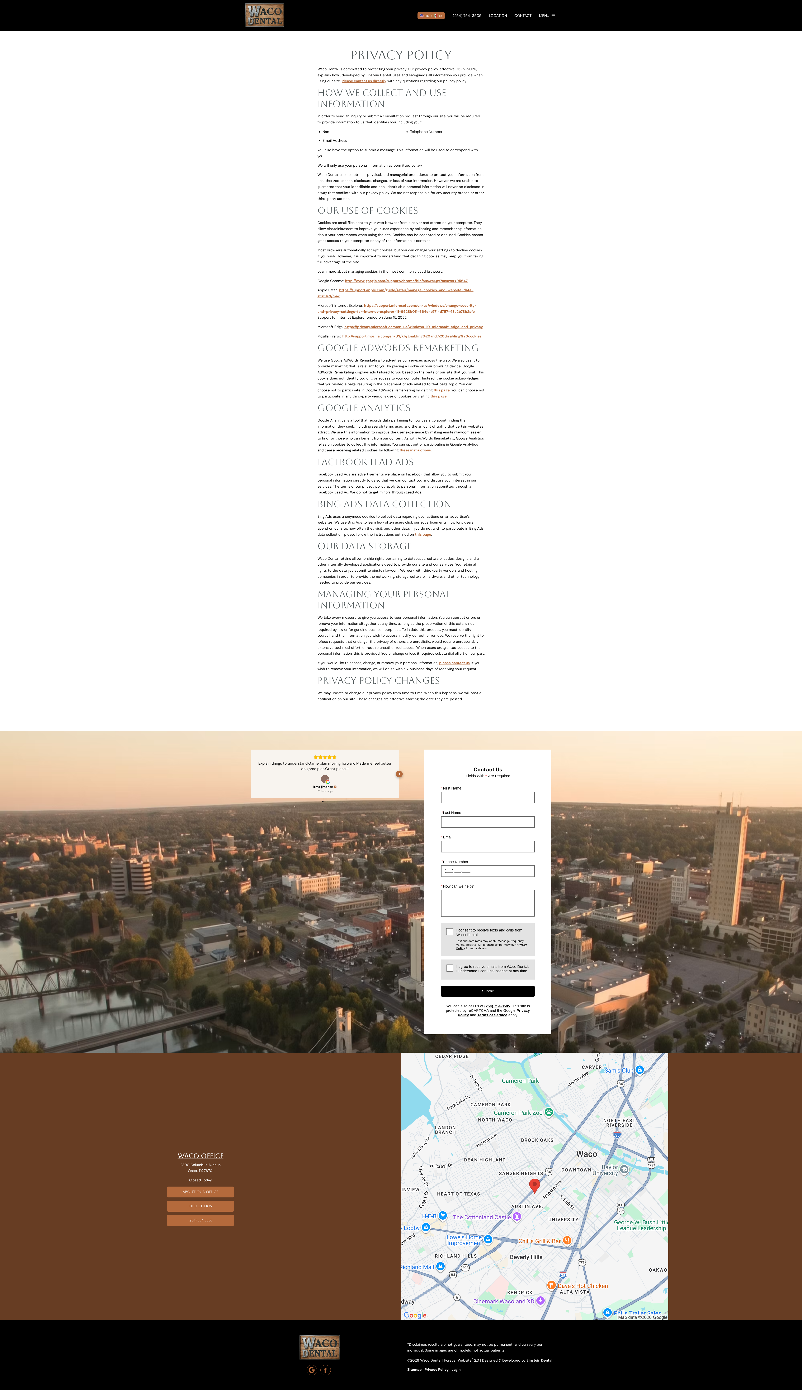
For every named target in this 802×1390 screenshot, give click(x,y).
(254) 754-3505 (497, 1006)
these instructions (415, 450)
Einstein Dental (539, 1360)
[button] (424, 16)
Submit (488, 991)
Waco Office (200, 1156)
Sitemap (414, 1369)
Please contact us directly (364, 81)
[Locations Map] (534, 1186)
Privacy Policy (437, 1369)
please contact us (454, 663)
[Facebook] (325, 1370)
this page (442, 390)
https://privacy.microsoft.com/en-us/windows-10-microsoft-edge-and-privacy (413, 327)
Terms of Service (492, 1015)
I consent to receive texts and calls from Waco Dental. (491, 939)
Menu (544, 15)
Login (456, 1369)
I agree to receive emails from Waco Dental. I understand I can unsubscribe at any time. (492, 969)
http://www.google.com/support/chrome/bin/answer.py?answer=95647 (406, 281)
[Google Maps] (312, 1370)
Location (498, 15)
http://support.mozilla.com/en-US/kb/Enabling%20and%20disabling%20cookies (411, 336)
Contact (523, 15)
